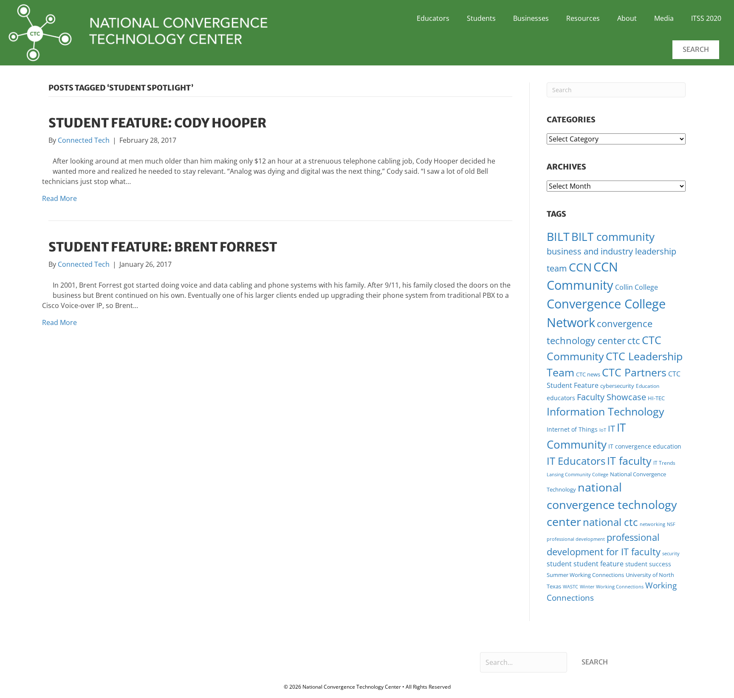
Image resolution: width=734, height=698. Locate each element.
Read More (59, 198)
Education (647, 386)
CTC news (588, 374)
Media (664, 18)
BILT (558, 236)
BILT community (613, 236)
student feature (598, 563)
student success (648, 564)
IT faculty (629, 460)
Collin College (636, 287)
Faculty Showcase (611, 397)
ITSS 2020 (706, 18)
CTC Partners (634, 372)
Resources (583, 18)
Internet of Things (572, 429)
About (627, 18)
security (671, 553)
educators (561, 398)
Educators (433, 18)
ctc (633, 340)
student (559, 563)
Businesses (531, 18)
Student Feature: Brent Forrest (162, 247)
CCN (580, 267)
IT (611, 428)
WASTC (570, 587)
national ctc (610, 522)
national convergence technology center (612, 504)
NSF (671, 524)
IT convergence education (644, 446)
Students (481, 18)
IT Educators (576, 461)
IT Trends (664, 462)
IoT (602, 430)
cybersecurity (617, 386)
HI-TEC (656, 398)
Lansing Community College (577, 474)
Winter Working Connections (612, 587)
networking (652, 524)
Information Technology (605, 411)
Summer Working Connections (585, 575)
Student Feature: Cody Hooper (157, 123)
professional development (576, 539)
